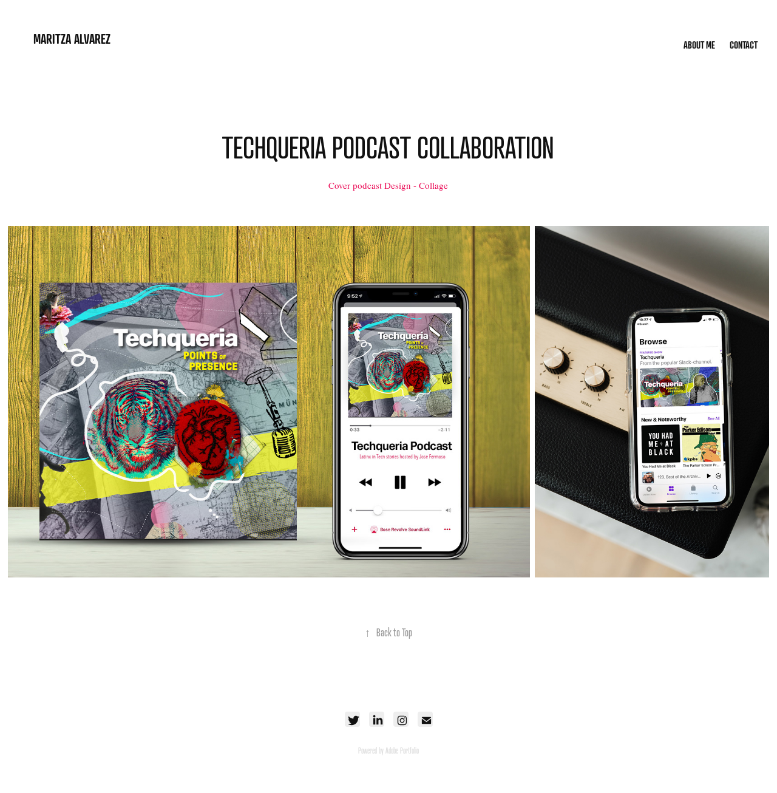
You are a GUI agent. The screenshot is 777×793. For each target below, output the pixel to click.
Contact (744, 45)
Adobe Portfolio (402, 750)
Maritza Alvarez (71, 38)
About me (699, 45)
